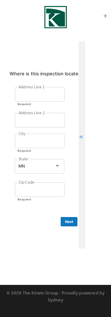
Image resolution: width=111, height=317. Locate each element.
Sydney (55, 300)
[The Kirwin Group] (55, 17)
